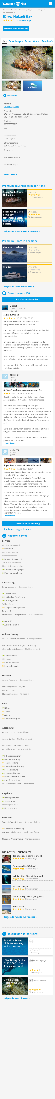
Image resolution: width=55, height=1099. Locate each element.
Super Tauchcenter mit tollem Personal (22, 465)
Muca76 (13, 305)
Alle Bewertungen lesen (16, 529)
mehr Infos (9, 174)
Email (16, 106)
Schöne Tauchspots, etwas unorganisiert (23, 390)
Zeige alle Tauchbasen (16, 998)
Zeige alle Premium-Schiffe (18, 286)
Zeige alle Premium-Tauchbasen (21, 231)
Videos (36, 41)
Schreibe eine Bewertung (16, 28)
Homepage (8, 106)
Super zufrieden (11, 314)
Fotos (28, 41)
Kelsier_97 (15, 374)
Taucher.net (14, 4)
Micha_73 (14, 450)
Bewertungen (16, 41)
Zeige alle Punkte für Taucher (19, 917)
